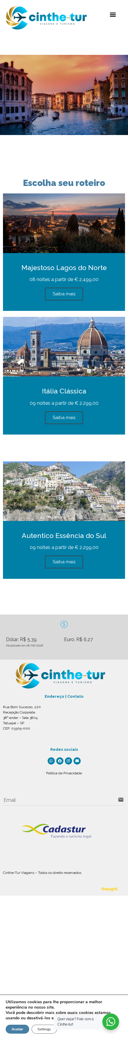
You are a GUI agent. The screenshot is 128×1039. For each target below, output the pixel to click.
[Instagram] (68, 760)
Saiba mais (64, 294)
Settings (44, 1029)
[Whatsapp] (51, 760)
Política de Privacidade (64, 773)
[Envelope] (77, 760)
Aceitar (17, 1029)
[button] (113, 14)
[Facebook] (59, 760)
